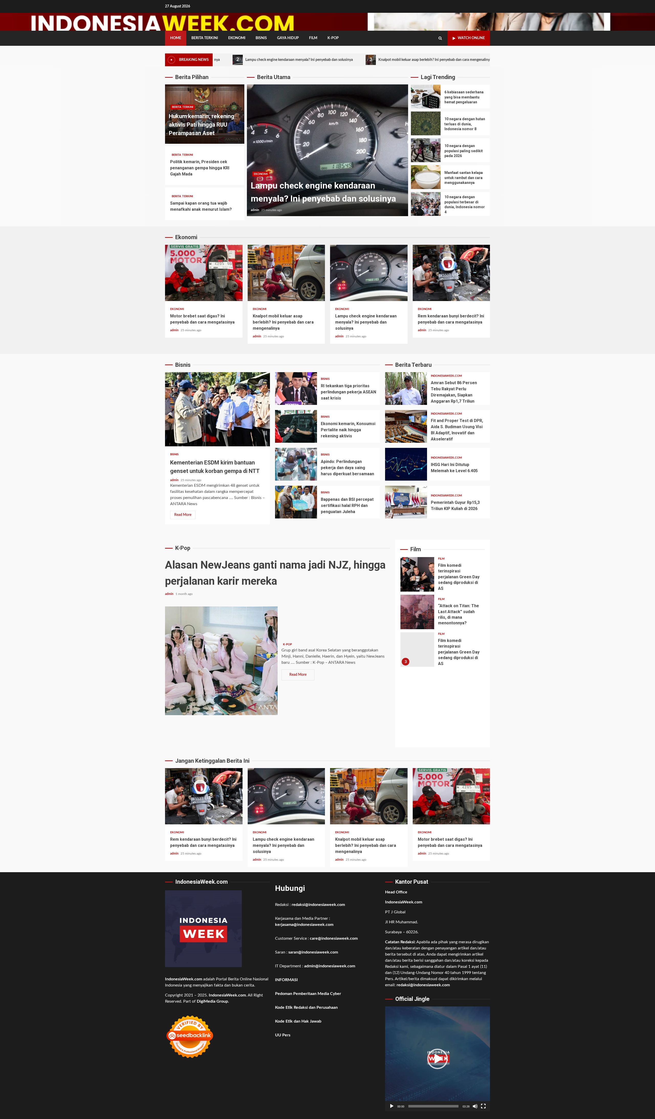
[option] (327, 152)
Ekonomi (236, 38)
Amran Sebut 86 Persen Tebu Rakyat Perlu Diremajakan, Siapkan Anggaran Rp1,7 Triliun (406, 388)
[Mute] (475, 1106)
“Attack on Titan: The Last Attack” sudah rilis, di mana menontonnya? (417, 612)
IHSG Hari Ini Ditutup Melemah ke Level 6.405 (406, 464)
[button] (437, 1059)
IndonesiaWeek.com (446, 375)
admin (255, 210)
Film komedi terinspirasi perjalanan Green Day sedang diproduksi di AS (417, 574)
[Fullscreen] (483, 1106)
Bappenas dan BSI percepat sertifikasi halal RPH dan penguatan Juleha (296, 502)
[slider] (433, 1106)
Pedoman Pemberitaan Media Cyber (308, 994)
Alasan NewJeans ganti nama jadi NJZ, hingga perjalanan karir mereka (221, 660)
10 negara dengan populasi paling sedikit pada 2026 (426, 150)
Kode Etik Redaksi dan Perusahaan (306, 1007)
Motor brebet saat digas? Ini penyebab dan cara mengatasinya (204, 273)
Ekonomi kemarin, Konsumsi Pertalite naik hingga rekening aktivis (296, 426)
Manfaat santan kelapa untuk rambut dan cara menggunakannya (426, 177)
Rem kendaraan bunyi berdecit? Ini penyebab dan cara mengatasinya (451, 273)
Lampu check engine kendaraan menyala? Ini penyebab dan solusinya (233, 59)
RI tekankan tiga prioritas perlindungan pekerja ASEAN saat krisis (296, 388)
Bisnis (261, 38)
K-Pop (333, 38)
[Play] (391, 1106)
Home (175, 38)
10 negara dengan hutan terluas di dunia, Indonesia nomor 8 (426, 123)
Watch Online (471, 38)
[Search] (440, 38)
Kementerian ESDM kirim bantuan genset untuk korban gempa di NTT (217, 409)
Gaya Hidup (288, 38)
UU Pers (282, 1035)
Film (313, 38)
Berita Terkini (204, 38)
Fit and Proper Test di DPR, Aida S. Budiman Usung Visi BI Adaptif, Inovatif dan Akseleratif (406, 426)
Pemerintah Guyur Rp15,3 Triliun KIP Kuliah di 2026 (406, 502)
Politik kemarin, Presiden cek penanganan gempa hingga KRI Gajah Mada (199, 167)
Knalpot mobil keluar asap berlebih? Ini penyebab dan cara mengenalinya (369, 59)
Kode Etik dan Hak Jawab (298, 1021)
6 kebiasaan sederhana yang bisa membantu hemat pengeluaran (426, 96)
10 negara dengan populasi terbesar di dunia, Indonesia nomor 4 (426, 204)
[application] (437, 1058)
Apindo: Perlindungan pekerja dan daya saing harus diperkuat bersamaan (296, 464)
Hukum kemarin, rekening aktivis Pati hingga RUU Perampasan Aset (201, 124)
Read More (182, 515)
